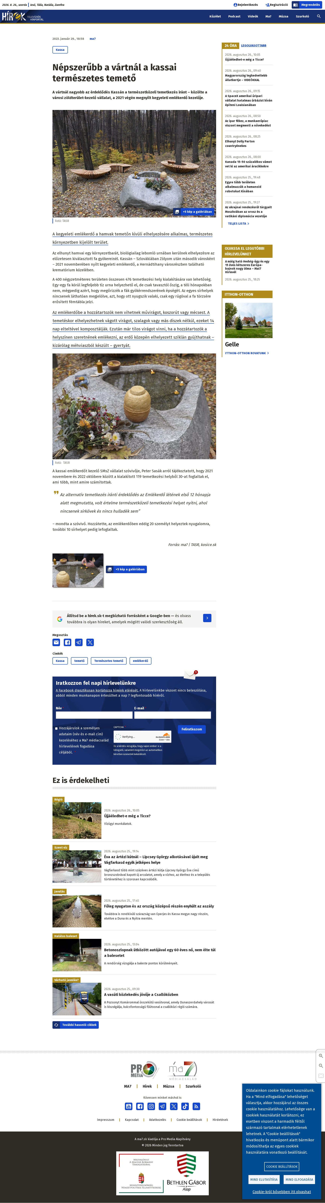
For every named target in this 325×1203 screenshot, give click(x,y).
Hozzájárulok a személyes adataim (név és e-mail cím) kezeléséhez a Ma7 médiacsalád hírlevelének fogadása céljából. (84, 740)
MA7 (127, 1086)
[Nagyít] (321, 1056)
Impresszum (105, 1120)
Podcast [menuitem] (234, 16)
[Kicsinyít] (321, 1066)
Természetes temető (108, 661)
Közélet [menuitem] (215, 16)
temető (79, 661)
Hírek (147, 1086)
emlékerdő (140, 661)
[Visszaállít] (321, 1076)
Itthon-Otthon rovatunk (245, 353)
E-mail (139, 708)
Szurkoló (193, 1086)
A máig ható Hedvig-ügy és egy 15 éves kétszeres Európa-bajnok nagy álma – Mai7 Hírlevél (247, 267)
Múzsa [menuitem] (283, 16)
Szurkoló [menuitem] (302, 16)
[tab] (230, 46)
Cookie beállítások (189, 1120)
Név (59, 708)
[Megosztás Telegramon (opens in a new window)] (79, 642)
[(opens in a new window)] (128, 1106)
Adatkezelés (157, 1120)
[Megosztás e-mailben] (56, 642)
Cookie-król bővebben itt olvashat (282, 1191)
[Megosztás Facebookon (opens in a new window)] (67, 642)
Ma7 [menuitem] (268, 16)
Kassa (60, 50)
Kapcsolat (132, 1120)
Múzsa (168, 1086)
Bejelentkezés (248, 5)
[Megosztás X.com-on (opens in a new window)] (90, 642)
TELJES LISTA (237, 223)
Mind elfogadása (299, 1180)
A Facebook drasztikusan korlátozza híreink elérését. (97, 690)
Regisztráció (279, 5)
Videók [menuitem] (253, 16)
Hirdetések (220, 1120)
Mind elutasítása (264, 1180)
